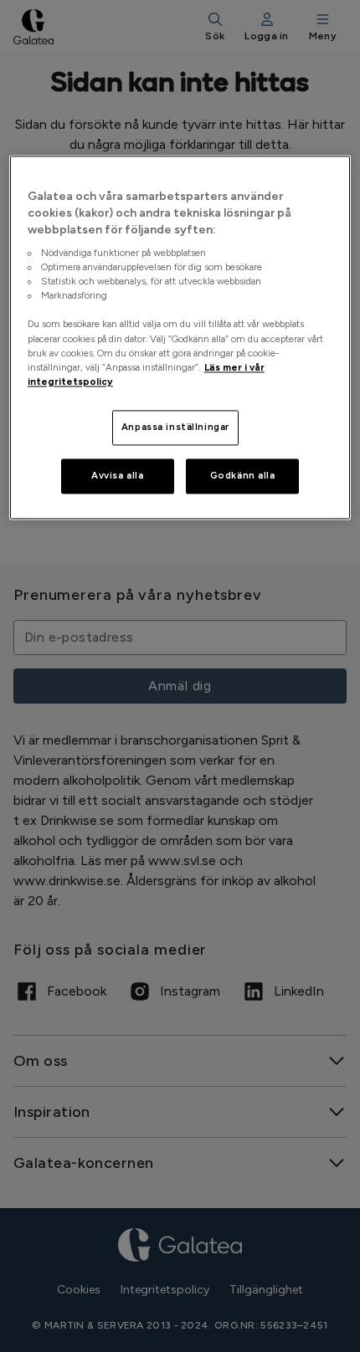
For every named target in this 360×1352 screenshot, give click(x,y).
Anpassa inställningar (175, 427)
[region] (180, 338)
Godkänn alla (242, 475)
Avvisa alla (117, 475)
